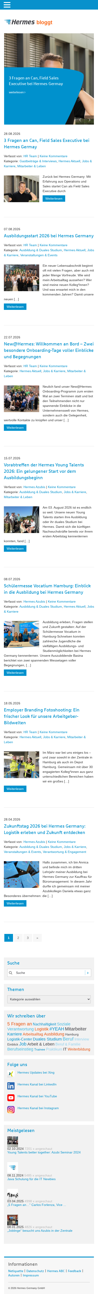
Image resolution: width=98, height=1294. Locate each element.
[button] (8, 5)
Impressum (31, 1274)
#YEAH (56, 1028)
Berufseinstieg (20, 1049)
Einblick (12, 1044)
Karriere (14, 1034)
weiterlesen (16, 92)
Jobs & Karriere (54, 371)
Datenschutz (35, 1270)
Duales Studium (47, 1039)
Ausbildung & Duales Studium (40, 250)
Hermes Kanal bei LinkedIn (37, 1084)
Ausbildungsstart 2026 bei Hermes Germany (49, 236)
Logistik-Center (19, 1039)
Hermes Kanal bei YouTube (37, 1096)
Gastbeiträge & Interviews (38, 161)
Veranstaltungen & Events (38, 255)
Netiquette (15, 1270)
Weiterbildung (79, 1049)
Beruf (68, 1038)
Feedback (74, 1270)
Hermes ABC (56, 1270)
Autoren (14, 1274)
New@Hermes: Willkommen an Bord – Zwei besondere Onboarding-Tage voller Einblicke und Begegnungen (49, 350)
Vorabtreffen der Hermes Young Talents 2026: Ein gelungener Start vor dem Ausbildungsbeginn (44, 471)
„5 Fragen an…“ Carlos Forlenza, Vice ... (36, 1205)
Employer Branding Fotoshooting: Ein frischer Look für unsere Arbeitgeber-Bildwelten (42, 716)
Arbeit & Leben (40, 1044)
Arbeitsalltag (33, 1034)
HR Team (30, 156)
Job (22, 1043)
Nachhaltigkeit (44, 1024)
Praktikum (54, 1049)
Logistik (42, 1029)
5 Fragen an (19, 1023)
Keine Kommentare (53, 156)
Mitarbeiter (76, 1028)
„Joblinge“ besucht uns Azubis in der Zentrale (39, 1230)
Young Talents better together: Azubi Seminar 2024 (44, 1152)
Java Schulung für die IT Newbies (31, 1179)
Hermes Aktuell (69, 161)
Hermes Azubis (34, 487)
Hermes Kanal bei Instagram (38, 1108)
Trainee (39, 1049)
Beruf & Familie (67, 1044)
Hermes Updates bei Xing (36, 1072)
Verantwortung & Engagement (64, 852)
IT (65, 1049)
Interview (82, 1039)
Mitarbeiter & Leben (31, 166)
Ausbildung (54, 1034)
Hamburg (72, 1034)
